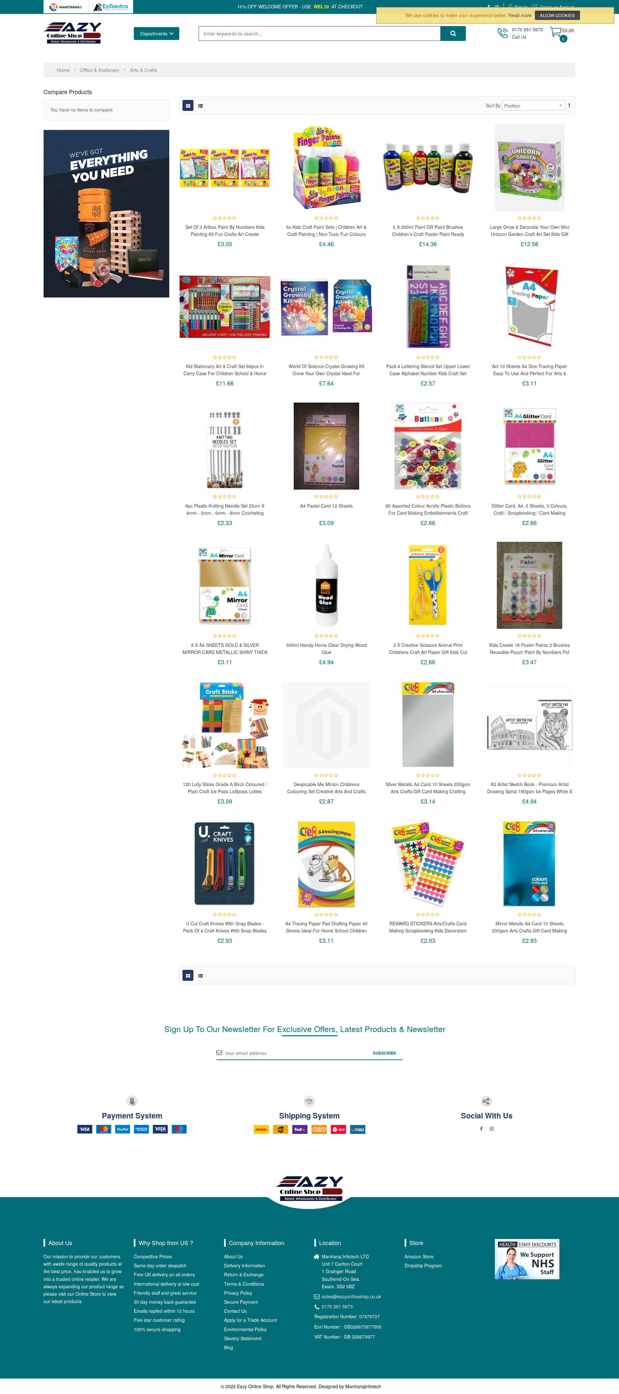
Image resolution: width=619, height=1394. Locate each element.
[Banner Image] (106, 213)
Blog (228, 1347)
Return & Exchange (244, 1274)
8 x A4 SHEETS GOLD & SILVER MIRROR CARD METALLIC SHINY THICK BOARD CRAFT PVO (225, 648)
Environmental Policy (245, 1329)
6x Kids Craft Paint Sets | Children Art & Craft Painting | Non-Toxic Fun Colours (326, 230)
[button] (225, 167)
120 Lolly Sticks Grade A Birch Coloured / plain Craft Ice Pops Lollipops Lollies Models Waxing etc (225, 787)
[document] (495, 15)
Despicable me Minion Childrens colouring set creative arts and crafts (326, 787)
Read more (520, 15)
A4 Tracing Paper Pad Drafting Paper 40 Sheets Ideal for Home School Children (326, 926)
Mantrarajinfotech (363, 1386)
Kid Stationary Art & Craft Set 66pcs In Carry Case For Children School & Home (224, 369)
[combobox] (319, 33)
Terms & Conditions (244, 1284)
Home (64, 69)
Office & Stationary (100, 69)
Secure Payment (241, 1302)
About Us (233, 1256)
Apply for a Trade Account (250, 1320)
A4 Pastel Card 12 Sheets (326, 505)
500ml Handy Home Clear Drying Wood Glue (326, 648)
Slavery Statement (242, 1338)
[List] (200, 105)
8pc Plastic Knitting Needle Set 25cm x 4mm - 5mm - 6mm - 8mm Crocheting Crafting (224, 509)
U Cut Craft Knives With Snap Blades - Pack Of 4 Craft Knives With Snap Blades (225, 926)
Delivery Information (244, 1265)
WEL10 (321, 6)
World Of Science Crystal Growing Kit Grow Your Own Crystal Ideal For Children (326, 369)
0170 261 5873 (337, 1306)
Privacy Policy (238, 1293)
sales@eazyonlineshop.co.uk (351, 1296)
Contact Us (235, 1311)
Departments (154, 33)
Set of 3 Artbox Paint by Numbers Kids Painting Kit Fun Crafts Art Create (225, 230)
